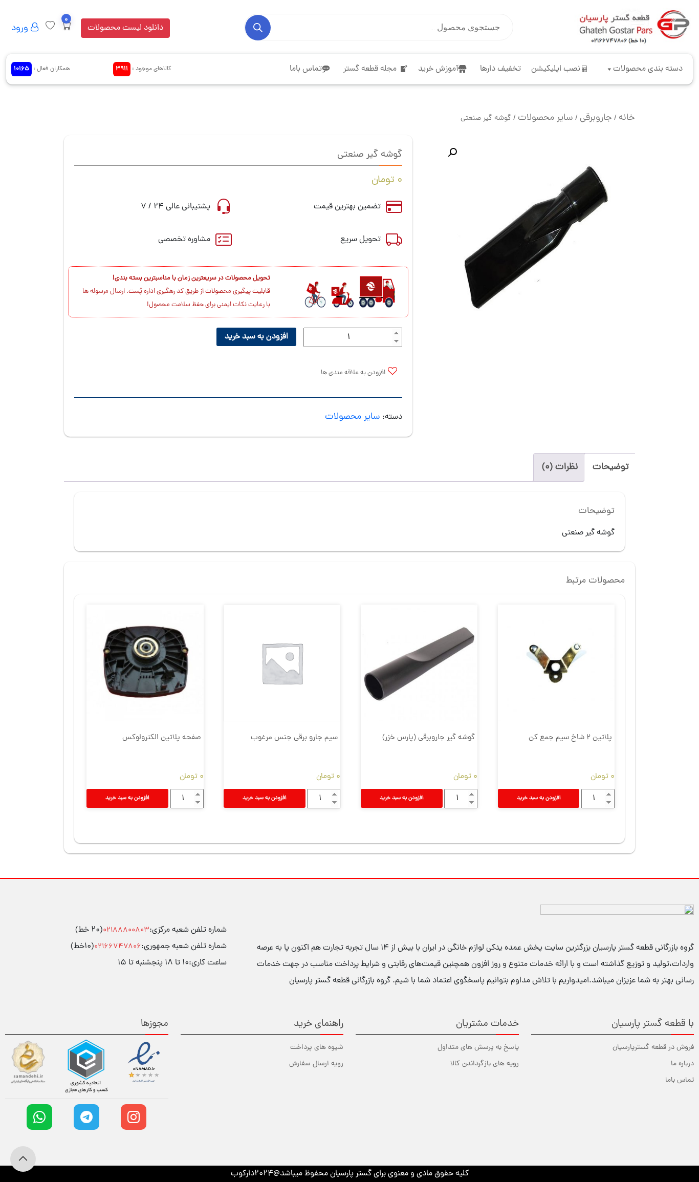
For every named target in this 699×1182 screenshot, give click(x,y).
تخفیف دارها (500, 69)
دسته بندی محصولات (648, 69)
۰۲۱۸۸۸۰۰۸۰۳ (126, 930)
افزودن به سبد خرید (256, 337)
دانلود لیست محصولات (125, 28)
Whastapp (39, 1117)
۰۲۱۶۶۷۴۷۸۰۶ (117, 946)
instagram (133, 1117)
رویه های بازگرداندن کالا (484, 1064)
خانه (627, 118)
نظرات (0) (560, 467)
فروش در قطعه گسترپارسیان (653, 1047)
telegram (86, 1117)
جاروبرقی (596, 118)
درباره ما (682, 1064)
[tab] (611, 467)
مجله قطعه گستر (370, 69)
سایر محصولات (545, 118)
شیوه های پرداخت (316, 1047)
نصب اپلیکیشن (555, 69)
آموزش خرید (438, 69)
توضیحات (611, 467)
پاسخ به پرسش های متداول (478, 1047)
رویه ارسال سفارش (316, 1064)
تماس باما (306, 69)
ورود (21, 28)
